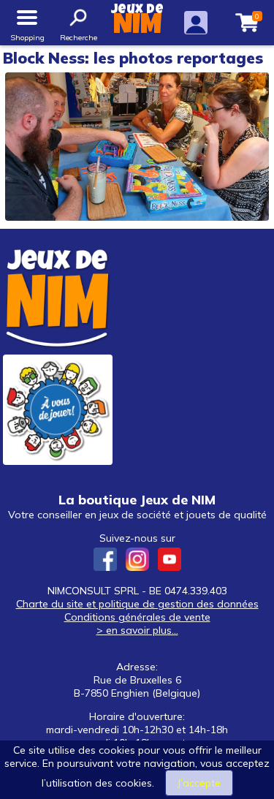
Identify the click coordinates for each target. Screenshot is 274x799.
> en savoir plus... (137, 630)
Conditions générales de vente (137, 617)
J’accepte (199, 782)
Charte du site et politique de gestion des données (137, 603)
